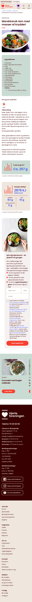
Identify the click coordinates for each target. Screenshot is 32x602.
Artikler (4, 527)
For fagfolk (16, 2)
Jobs (3, 546)
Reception (5, 561)
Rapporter (5, 535)
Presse (4, 564)
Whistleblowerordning (8, 548)
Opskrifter (15, 11)
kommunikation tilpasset (17, 302)
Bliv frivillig (5, 593)
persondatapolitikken (19, 333)
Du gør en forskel (7, 583)
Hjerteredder (6, 512)
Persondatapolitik (7, 554)
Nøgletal (4, 520)
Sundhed (9, 11)
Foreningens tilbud (7, 585)
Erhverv (4, 509)
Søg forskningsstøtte (8, 517)
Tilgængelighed (6, 551)
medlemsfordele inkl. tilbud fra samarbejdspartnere (18, 310)
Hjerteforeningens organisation (15, 319)
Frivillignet (5, 596)
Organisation (6, 543)
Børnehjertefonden (8, 514)
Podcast (4, 530)
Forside (4, 11)
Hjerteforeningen (6, 2)
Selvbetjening (6, 580)
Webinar (4, 533)
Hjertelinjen (5, 567)
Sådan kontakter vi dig (9, 570)
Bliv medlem (5, 577)
